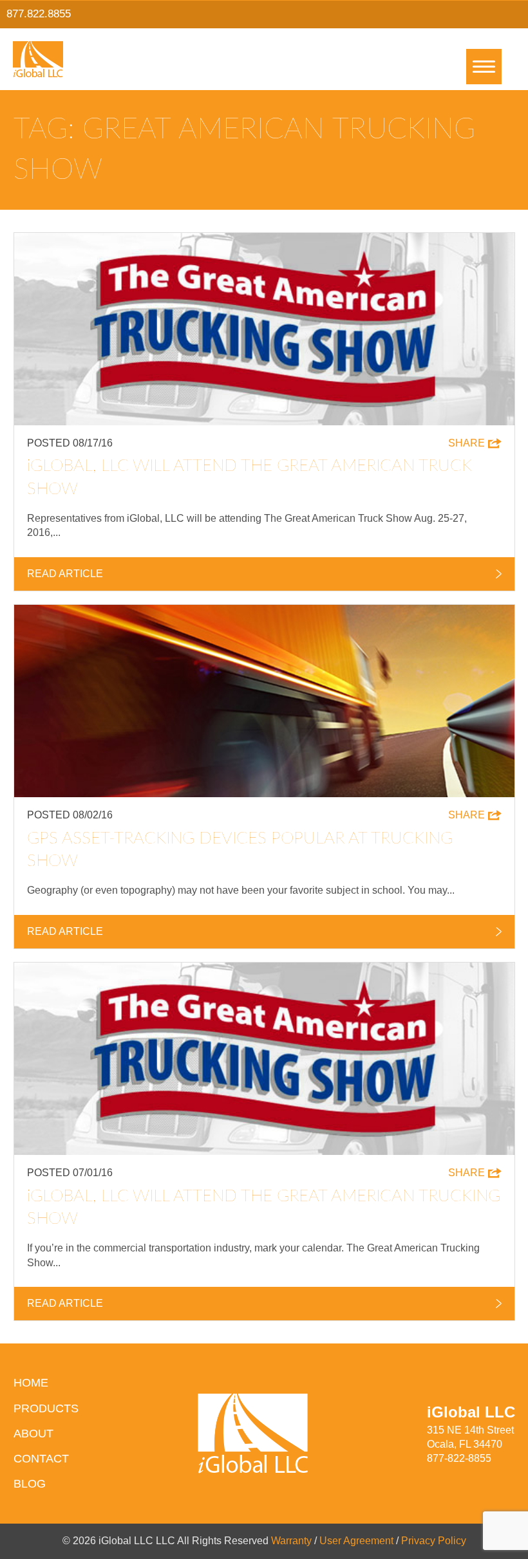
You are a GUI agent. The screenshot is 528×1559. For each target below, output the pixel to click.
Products (46, 1408)
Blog (30, 1483)
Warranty (291, 1540)
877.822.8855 (38, 14)
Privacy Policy (433, 1540)
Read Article (65, 573)
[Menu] (484, 66)
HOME (31, 1382)
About (33, 1433)
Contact (41, 1458)
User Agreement (356, 1540)
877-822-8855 (459, 1458)
